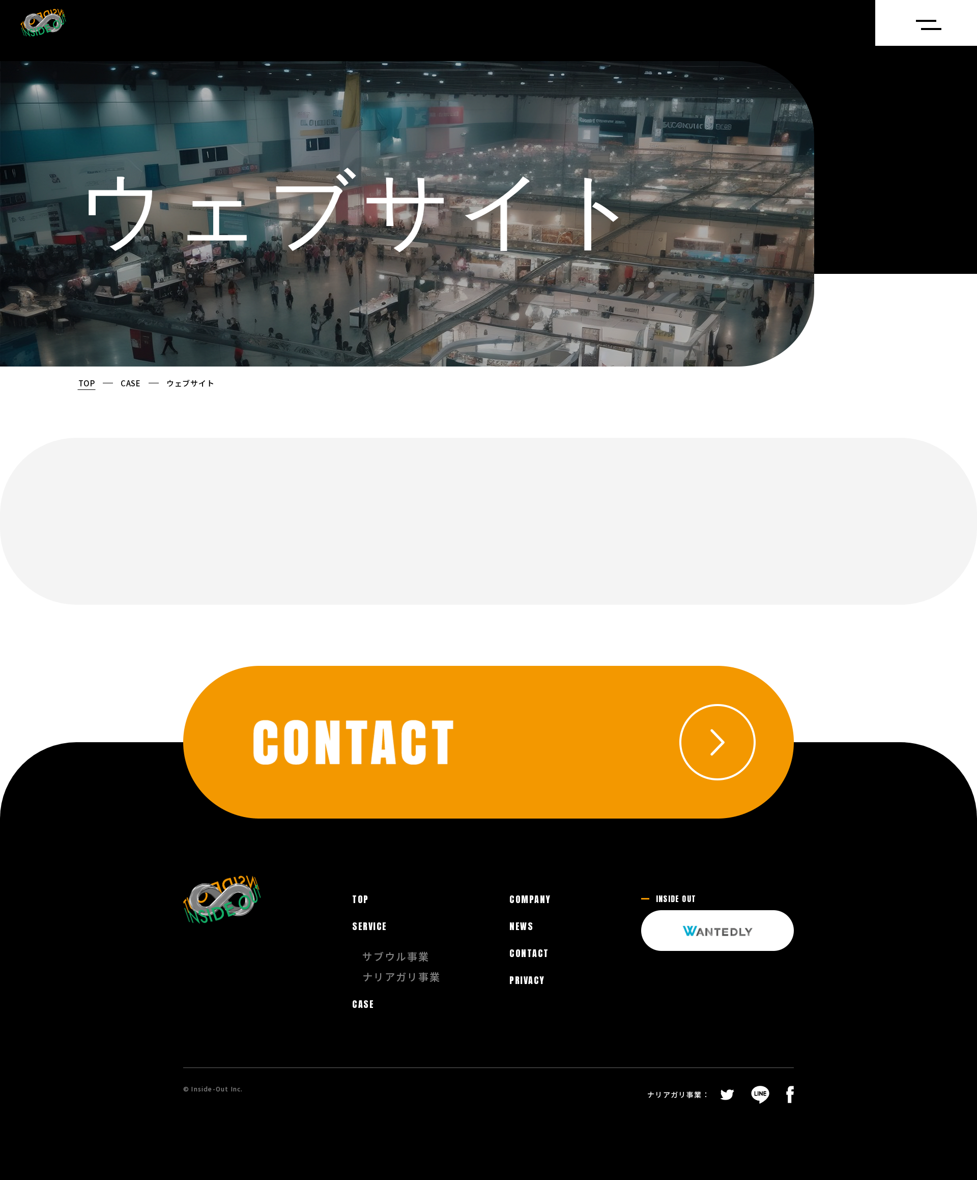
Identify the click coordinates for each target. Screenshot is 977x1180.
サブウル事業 (395, 956)
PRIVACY (526, 980)
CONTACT (529, 953)
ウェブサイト (190, 383)
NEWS (521, 926)
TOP (86, 383)
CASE (131, 383)
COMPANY (530, 899)
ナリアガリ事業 (401, 977)
